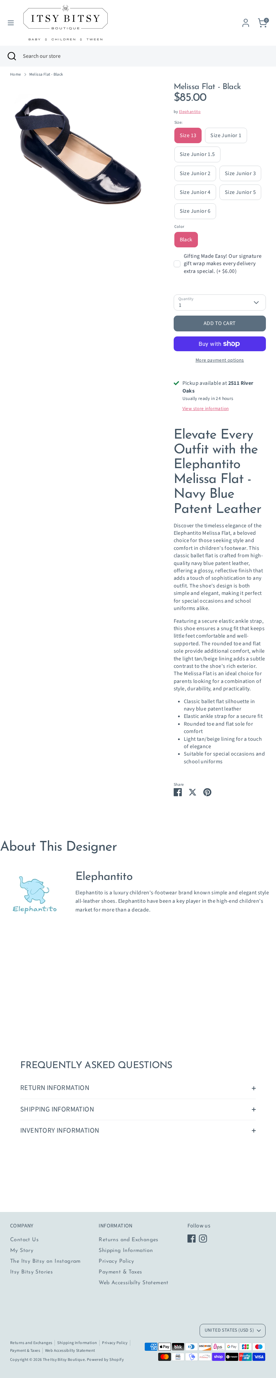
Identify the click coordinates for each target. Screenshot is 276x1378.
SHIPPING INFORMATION (57, 1109)
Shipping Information (126, 1250)
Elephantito (190, 112)
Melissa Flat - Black (46, 74)
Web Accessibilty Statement (133, 1283)
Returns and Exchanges (128, 1240)
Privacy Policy (116, 1261)
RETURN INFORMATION (54, 1088)
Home (15, 74)
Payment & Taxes (120, 1272)
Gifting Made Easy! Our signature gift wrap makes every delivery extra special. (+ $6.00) (223, 263)
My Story (21, 1250)
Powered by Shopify (105, 1360)
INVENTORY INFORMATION (59, 1130)
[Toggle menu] (11, 23)
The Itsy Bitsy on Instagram (45, 1261)
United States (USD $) (229, 1330)
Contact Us (24, 1240)
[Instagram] (203, 1238)
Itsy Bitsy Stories (31, 1272)
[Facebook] (191, 1238)
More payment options (220, 360)
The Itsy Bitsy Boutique (64, 1360)
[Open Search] (11, 56)
